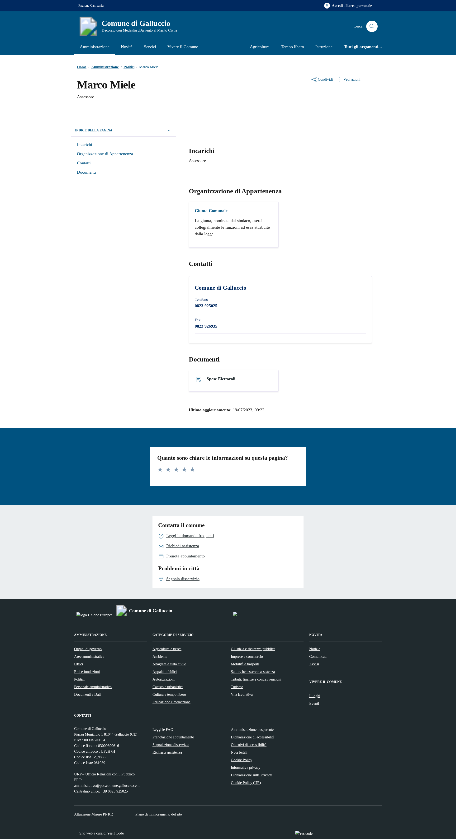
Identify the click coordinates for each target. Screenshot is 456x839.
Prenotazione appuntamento (173, 737)
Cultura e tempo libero (169, 694)
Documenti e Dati (87, 694)
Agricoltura (260, 46)
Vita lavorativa (242, 694)
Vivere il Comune (182, 46)
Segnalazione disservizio (170, 745)
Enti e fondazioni (87, 672)
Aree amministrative (89, 656)
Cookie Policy (241, 760)
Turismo (237, 687)
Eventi (314, 703)
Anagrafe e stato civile (169, 664)
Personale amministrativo (93, 687)
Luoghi (314, 696)
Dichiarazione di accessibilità (252, 737)
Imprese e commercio (247, 656)
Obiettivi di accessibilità (248, 745)
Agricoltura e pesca (166, 649)
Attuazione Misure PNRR (93, 814)
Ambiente (159, 656)
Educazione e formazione (171, 702)
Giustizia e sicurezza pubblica (253, 649)
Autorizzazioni (163, 679)
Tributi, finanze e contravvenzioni (256, 679)
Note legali (239, 752)
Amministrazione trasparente (252, 730)
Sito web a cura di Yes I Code (101, 833)
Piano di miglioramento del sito (158, 814)
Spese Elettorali (221, 378)
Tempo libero (292, 46)
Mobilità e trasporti (245, 664)
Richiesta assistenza (167, 752)
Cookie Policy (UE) (246, 783)
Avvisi (314, 664)
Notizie (314, 649)
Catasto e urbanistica (167, 687)
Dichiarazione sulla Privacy (251, 775)
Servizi (150, 46)
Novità (127, 46)
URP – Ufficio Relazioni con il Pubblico (104, 774)
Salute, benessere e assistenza (253, 672)
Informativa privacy (245, 767)
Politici (79, 679)
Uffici (78, 664)
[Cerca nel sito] (372, 26)
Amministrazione (94, 46)
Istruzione (323, 46)
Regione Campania (91, 5)
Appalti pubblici (164, 672)
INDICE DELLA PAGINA (93, 130)
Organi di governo (88, 649)
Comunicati (318, 656)
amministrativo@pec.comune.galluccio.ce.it (106, 785)
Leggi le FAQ (162, 730)
